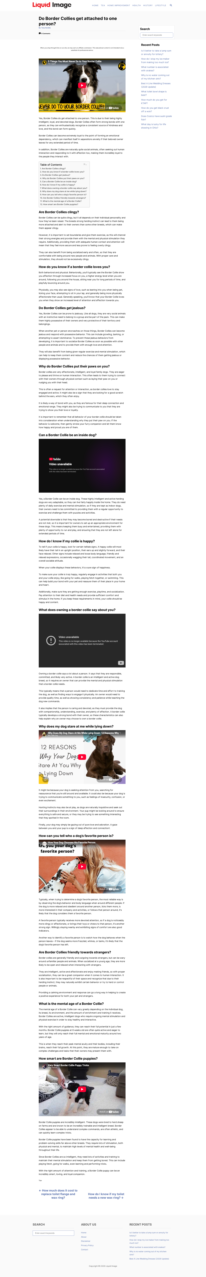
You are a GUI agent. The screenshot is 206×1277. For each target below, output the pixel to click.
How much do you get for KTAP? (154, 101)
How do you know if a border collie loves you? (63, 172)
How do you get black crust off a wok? (155, 110)
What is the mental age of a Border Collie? (62, 201)
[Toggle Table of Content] (84, 164)
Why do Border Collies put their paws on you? (63, 178)
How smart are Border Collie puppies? (60, 204)
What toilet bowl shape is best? (154, 93)
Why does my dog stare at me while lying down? (64, 191)
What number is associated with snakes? (154, 69)
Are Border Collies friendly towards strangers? (64, 198)
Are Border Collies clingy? (54, 168)
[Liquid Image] (52, 5)
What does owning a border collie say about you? (64, 188)
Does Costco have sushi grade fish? (156, 118)
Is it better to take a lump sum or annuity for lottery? (156, 52)
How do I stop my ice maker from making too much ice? (155, 61)
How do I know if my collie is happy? (58, 185)
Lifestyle (160, 5)
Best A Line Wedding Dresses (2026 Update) (155, 85)
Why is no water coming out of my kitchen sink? (155, 77)
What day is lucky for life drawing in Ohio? (153, 126)
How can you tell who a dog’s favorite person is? (64, 194)
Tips (40, 1180)
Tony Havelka (46, 28)
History (148, 5)
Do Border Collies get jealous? (56, 175)
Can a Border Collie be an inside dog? (59, 181)
